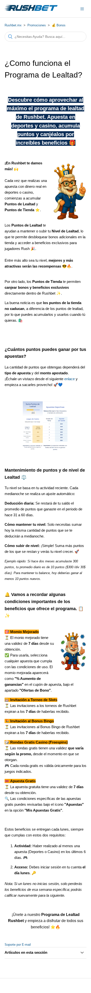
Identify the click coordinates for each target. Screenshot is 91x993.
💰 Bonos (59, 25)
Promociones (36, 25)
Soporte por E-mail (18, 944)
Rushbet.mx (13, 25)
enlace (69, 379)
